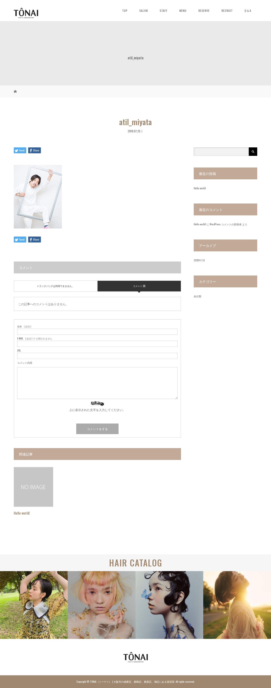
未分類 (197, 296)
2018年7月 (199, 260)
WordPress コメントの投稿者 (226, 224)
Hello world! (22, 513)
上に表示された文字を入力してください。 (97, 409)
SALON (143, 10)
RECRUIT (227, 10)
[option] (34, 605)
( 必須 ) (24, 326)
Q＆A (248, 10)
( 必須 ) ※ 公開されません (34, 338)
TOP (124, 10)
